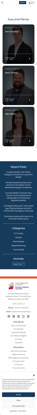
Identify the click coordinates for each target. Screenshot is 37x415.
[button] (34, 375)
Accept (18, 394)
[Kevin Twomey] (18, 85)
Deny (18, 400)
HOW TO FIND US (18, 303)
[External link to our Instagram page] (18, 316)
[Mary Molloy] (18, 126)
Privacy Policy (22, 411)
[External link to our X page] (14, 316)
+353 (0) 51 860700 (18, 308)
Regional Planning (18, 245)
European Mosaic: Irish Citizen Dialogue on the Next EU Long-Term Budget (18, 174)
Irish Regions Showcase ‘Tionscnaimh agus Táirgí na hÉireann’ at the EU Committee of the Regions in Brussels (18, 208)
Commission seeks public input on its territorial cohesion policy (18, 217)
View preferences (18, 406)
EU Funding (18, 233)
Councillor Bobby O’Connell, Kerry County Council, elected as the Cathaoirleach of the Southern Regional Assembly (18, 196)
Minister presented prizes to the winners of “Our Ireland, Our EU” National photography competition (18, 185)
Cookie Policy (13, 411)
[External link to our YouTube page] (23, 316)
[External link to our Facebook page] (9, 316)
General (18, 237)
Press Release (18, 241)
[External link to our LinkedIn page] (28, 316)
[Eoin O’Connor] (18, 44)
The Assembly (18, 249)
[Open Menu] (2, 2)
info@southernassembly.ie (18, 311)
